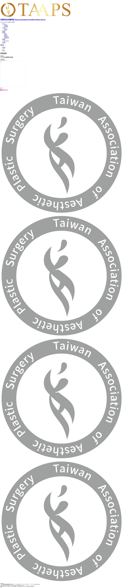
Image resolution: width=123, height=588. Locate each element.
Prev (1, 583)
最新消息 (3, 27)
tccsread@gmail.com (36, 584)
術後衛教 (3, 30)
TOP (1, 587)
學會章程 (5, 24)
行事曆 (5, 33)
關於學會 (3, 23)
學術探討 (3, 31)
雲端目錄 (5, 29)
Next (2, 583)
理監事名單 (6, 25)
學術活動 (3, 32)
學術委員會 (6, 26)
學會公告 (5, 28)
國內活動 (5, 34)
